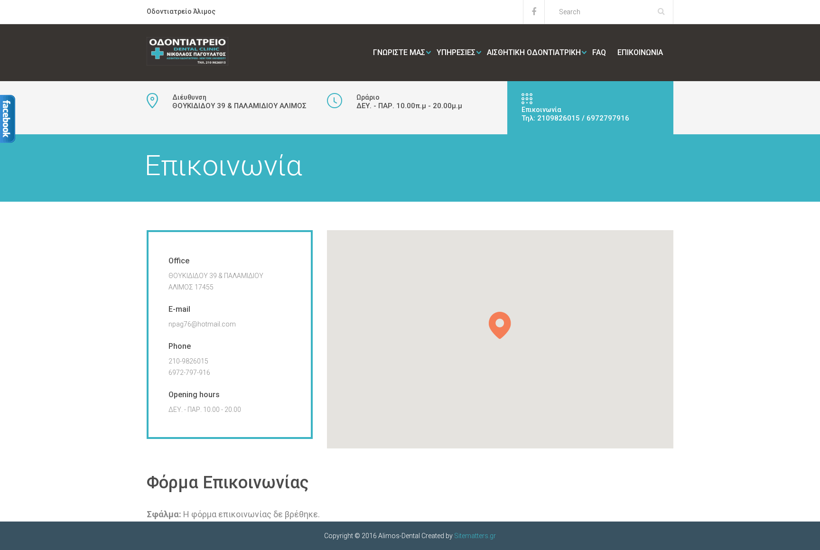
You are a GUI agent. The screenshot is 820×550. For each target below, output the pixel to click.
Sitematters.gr (475, 536)
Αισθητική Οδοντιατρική (534, 52)
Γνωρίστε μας (399, 52)
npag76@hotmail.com (202, 324)
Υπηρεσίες (456, 52)
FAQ (599, 52)
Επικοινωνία (640, 52)
